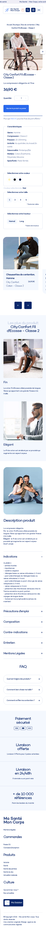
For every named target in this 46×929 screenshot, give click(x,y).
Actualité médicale (10, 875)
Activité (6, 862)
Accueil (9, 25)
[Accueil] (12, 10)
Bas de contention (28, 25)
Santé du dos (8, 872)
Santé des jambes (10, 869)
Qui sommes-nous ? (10, 890)
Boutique (16, 25)
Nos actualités (8, 893)
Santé (5, 866)
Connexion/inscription (11, 848)
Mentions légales (9, 830)
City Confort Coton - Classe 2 (15, 284)
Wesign (24, 922)
